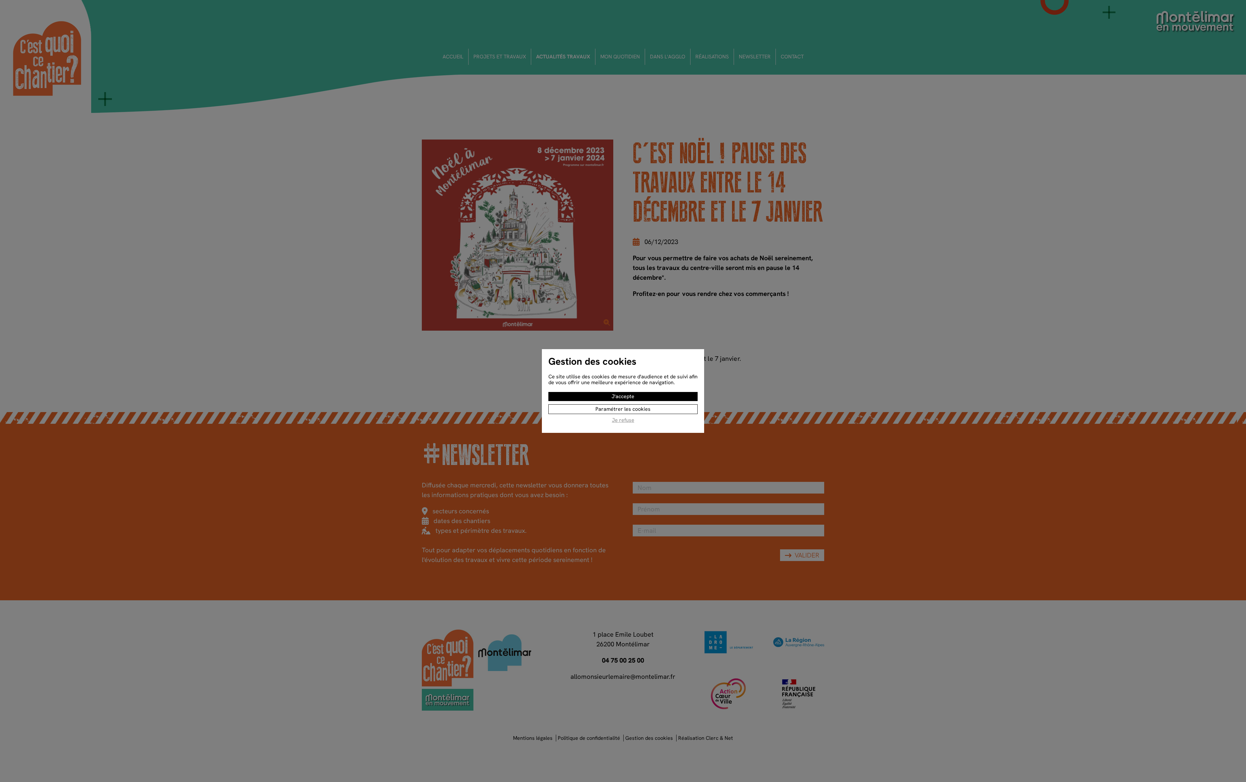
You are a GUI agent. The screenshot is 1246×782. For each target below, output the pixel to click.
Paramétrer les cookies (623, 409)
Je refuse (623, 420)
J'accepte (623, 396)
